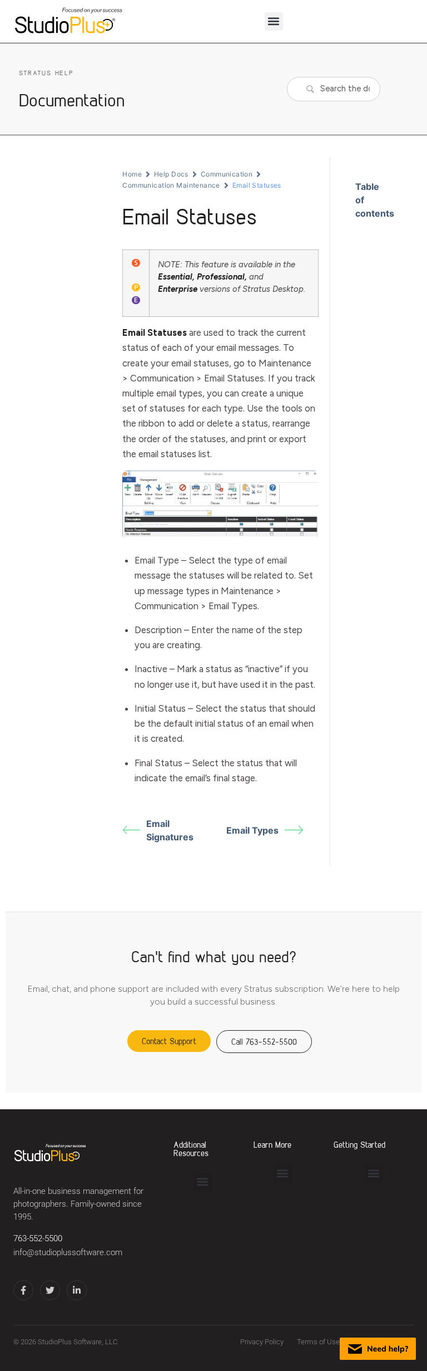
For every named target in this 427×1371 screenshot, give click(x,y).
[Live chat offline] (378, 1349)
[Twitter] (50, 1290)
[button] (274, 21)
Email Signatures (169, 830)
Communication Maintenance (171, 185)
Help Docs (171, 174)
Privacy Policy (262, 1342)
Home (132, 174)
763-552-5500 (37, 1238)
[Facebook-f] (23, 1290)
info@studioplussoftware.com (67, 1252)
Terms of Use (318, 1342)
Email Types (252, 830)
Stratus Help (46, 72)
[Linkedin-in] (77, 1290)
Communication (226, 174)
